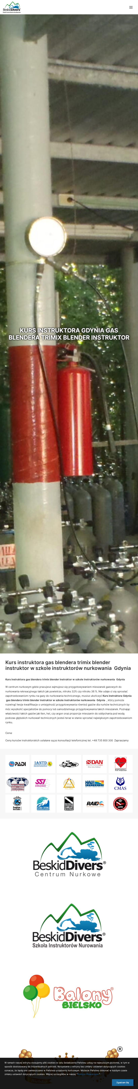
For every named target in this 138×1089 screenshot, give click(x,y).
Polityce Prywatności (88, 1074)
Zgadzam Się (122, 1082)
